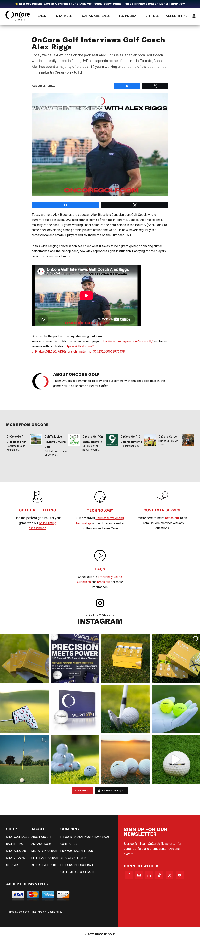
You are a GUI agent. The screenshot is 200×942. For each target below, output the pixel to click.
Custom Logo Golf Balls (77, 872)
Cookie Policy (55, 912)
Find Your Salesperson (76, 850)
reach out (103, 582)
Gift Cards (13, 864)
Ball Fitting (14, 843)
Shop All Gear (16, 850)
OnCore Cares (167, 436)
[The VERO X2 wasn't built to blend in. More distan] (125, 759)
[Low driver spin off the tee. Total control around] (125, 658)
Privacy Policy (38, 912)
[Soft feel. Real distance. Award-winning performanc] (125, 709)
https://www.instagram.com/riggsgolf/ (126, 341)
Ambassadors (41, 843)
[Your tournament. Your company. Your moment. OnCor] (75, 759)
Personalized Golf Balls (77, 864)
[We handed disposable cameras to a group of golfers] (24, 759)
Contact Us (68, 843)
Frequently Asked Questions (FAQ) (84, 836)
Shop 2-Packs (15, 857)
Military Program (44, 850)
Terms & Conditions (18, 912)
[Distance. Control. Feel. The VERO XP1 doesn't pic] (75, 709)
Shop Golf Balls (17, 836)
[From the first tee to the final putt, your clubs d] (24, 709)
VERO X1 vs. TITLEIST (74, 857)
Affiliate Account (44, 864)
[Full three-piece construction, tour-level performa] (24, 658)
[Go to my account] (194, 15)
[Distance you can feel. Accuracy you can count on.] (75, 658)
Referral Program (44, 857)
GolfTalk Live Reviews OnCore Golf (55, 441)
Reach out (172, 518)
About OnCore (41, 836)
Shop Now (178, 3)
